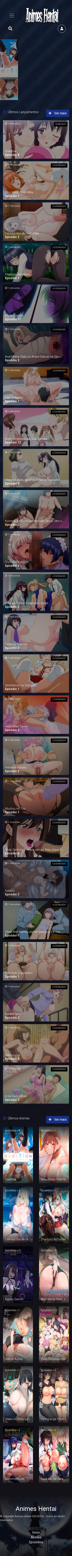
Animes (36, 1537)
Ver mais (60, 113)
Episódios (36, 1542)
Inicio (36, 1532)
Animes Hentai (36, 1508)
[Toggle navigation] (11, 16)
